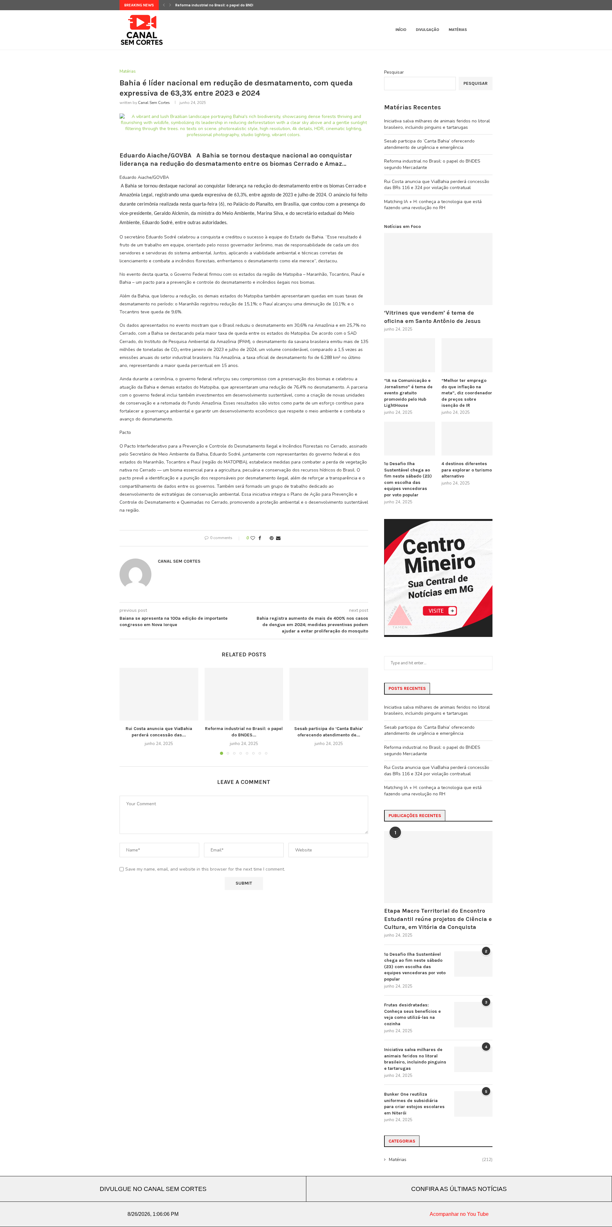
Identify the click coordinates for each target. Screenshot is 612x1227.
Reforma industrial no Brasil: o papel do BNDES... (218, 5)
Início (401, 29)
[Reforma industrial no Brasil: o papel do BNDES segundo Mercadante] (244, 694)
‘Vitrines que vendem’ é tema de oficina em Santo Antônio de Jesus (432, 316)
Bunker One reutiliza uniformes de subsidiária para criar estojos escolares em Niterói (414, 1104)
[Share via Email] (278, 538)
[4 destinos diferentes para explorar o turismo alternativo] (466, 439)
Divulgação (427, 29)
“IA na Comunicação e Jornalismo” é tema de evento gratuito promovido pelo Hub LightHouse (408, 393)
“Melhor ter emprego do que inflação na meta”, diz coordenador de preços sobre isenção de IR (466, 393)
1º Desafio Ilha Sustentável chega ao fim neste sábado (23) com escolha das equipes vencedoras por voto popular (408, 479)
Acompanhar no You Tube (459, 1214)
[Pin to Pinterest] (271, 538)
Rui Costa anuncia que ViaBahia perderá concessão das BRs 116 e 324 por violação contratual (436, 185)
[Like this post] (253, 538)
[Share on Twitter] (265, 538)
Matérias (458, 29)
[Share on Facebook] (260, 538)
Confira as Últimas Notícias (459, 1189)
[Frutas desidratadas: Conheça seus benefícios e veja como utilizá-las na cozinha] (473, 1014)
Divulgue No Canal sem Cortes (153, 1189)
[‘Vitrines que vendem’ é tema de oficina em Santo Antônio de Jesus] (438, 269)
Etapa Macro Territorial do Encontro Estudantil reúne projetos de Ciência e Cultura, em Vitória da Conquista (438, 918)
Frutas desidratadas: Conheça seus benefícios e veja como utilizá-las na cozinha (412, 1014)
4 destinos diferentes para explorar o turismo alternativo (466, 470)
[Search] (489, 29)
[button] (163, 5)
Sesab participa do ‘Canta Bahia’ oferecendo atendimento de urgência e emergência (429, 144)
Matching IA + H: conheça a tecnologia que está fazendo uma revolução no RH (433, 205)
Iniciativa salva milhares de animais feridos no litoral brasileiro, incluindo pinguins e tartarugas (437, 124)
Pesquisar (394, 72)
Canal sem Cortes (154, 102)
